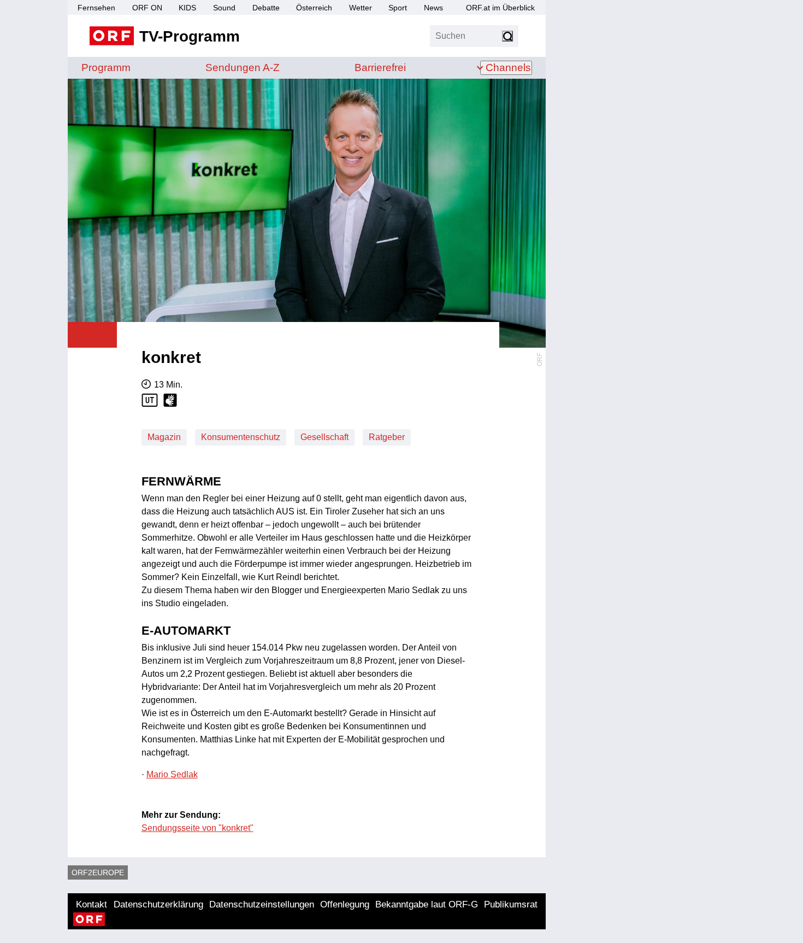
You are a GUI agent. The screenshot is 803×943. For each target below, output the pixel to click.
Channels (508, 67)
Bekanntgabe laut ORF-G (426, 904)
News (433, 7)
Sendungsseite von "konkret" (197, 828)
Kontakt (91, 904)
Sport (397, 7)
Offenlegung (344, 904)
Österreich (314, 7)
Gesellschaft (324, 437)
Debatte (266, 7)
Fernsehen (96, 7)
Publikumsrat (511, 904)
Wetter (360, 7)
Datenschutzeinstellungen (261, 904)
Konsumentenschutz (240, 437)
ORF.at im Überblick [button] (500, 7)
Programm (106, 67)
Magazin (164, 437)
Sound (224, 7)
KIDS (187, 7)
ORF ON (147, 7)
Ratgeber (387, 437)
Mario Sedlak (172, 774)
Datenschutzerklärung (158, 904)
